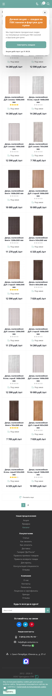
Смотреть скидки (26, 44)
